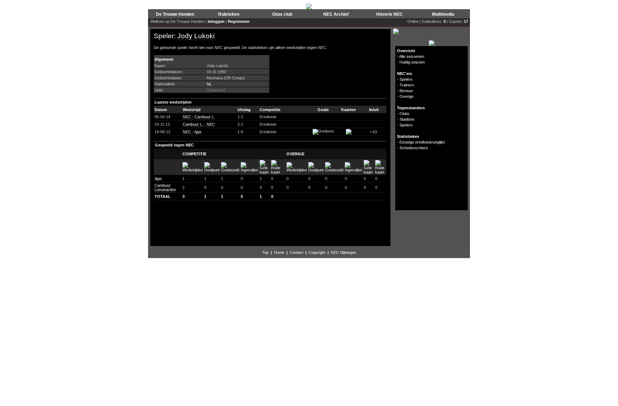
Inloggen (216, 21)
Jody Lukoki (196, 36)
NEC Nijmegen (343, 252)
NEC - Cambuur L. (199, 117)
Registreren (239, 21)
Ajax (158, 178)
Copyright (317, 252)
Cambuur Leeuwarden (165, 187)
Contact (296, 252)
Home (279, 252)
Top (265, 252)
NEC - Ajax (192, 132)
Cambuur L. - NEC (199, 124)
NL (209, 84)
